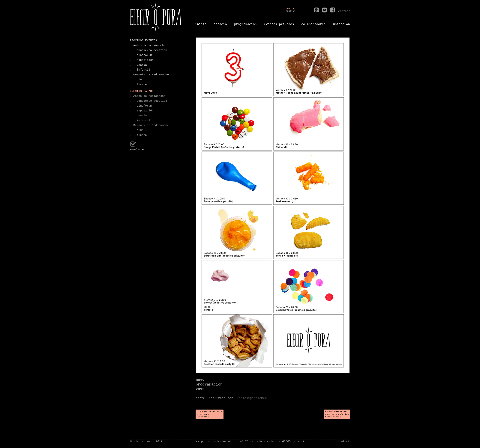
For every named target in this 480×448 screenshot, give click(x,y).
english (290, 11)
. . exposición (142, 60)
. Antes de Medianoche (147, 45)
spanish (290, 8)
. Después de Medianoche (149, 74)
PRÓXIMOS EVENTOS (143, 40)
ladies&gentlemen (252, 398)
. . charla (138, 65)
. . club (136, 79)
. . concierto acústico (148, 50)
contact (344, 441)
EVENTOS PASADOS (142, 91)
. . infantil (140, 69)
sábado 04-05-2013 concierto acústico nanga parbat (337, 414)
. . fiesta (138, 84)
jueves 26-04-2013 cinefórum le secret (209, 414)
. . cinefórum (141, 55)
